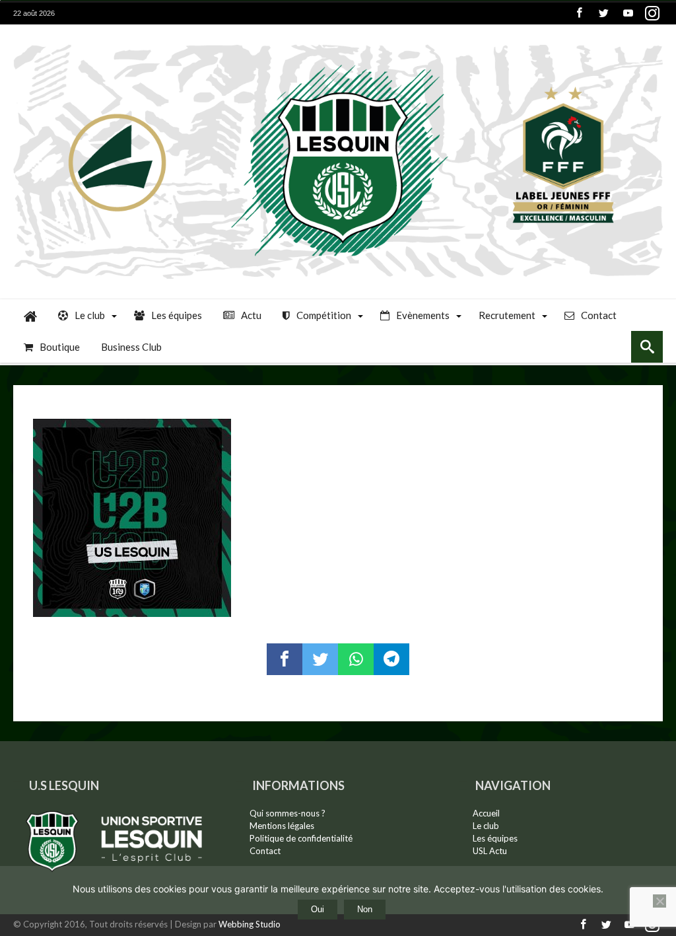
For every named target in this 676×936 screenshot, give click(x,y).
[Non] (659, 901)
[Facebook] (579, 13)
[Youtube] (627, 13)
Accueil (486, 813)
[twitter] (320, 659)
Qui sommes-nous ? (287, 813)
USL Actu (490, 851)
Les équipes (495, 838)
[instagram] (652, 13)
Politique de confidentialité (301, 838)
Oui (317, 909)
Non (364, 909)
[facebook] (284, 659)
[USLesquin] (338, 44)
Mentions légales (282, 825)
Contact (265, 851)
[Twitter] (603, 13)
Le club (486, 825)
